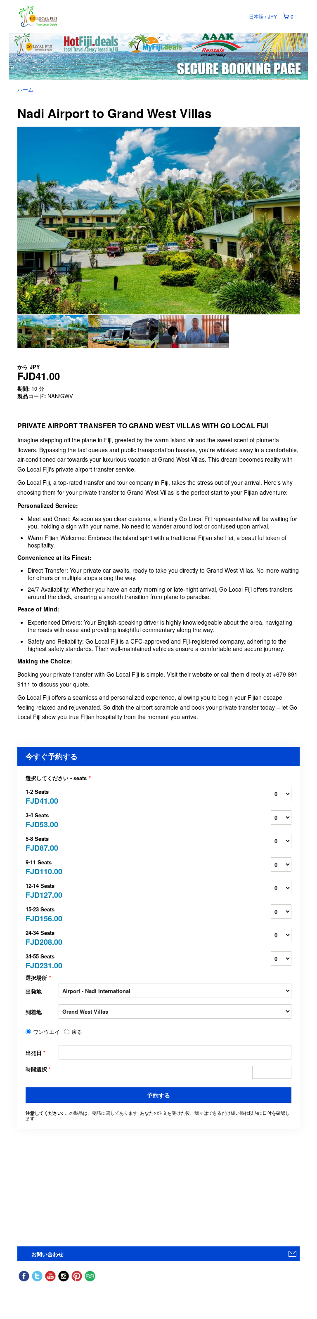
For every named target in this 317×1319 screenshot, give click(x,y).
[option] (52, 331)
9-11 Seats (42, 866)
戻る (76, 1032)
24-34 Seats (42, 937)
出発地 (34, 991)
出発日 (35, 1053)
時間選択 (38, 1069)
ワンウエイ (46, 1032)
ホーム (25, 89)
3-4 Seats (42, 819)
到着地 (34, 1012)
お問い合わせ (47, 1254)
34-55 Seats (42, 960)
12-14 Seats (42, 890)
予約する (158, 1095)
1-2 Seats (42, 796)
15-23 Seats (42, 913)
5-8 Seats (42, 843)
